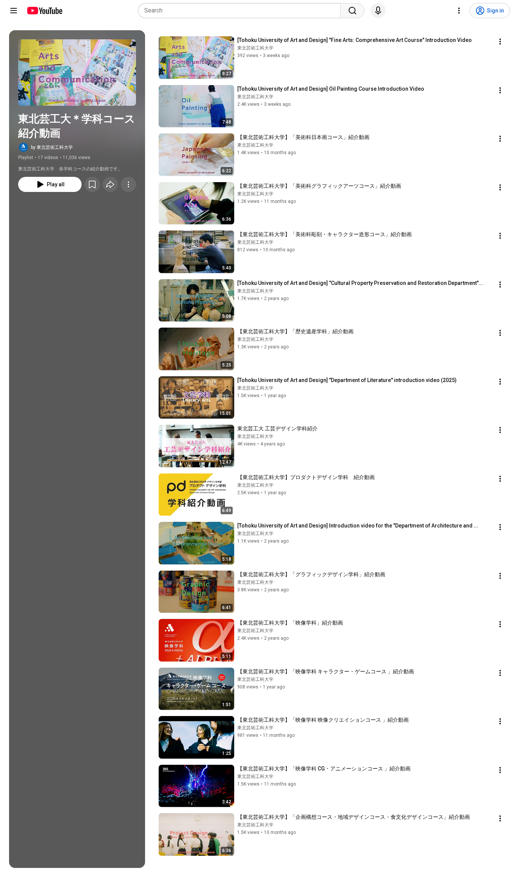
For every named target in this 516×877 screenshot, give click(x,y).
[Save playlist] (92, 184)
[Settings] (458, 10)
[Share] (110, 184)
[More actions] (128, 184)
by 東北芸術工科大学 (52, 147)
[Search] (352, 10)
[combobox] (241, 10)
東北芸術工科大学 (255, 48)
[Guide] (13, 10)
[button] (77, 72)
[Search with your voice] (378, 10)
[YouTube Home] (44, 10)
